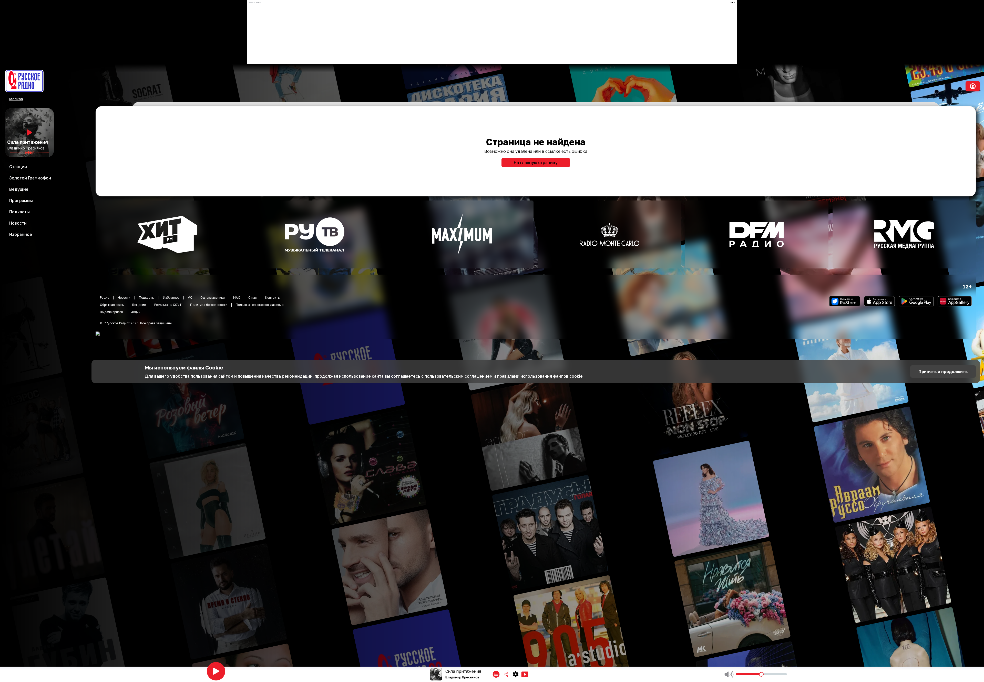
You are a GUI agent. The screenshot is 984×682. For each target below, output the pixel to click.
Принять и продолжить (943, 371)
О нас (252, 297)
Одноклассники (212, 297)
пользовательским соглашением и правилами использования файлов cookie (504, 376)
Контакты (272, 297)
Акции (135, 312)
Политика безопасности (208, 305)
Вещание (139, 305)
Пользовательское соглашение (259, 305)
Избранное (171, 297)
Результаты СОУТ (168, 305)
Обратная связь (112, 305)
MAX (236, 297)
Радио (104, 297)
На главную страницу (536, 162)
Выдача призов (111, 312)
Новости (124, 297)
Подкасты (147, 297)
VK (190, 297)
